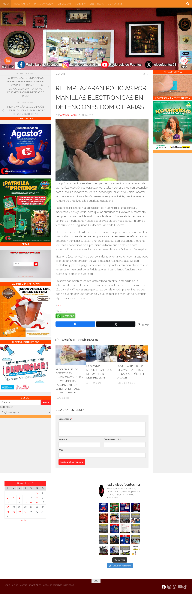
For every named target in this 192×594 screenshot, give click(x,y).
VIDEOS (79, 3)
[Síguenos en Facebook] (164, 587)
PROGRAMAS (20, 3)
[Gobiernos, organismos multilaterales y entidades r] (124, 550)
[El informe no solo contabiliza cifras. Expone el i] (124, 518)
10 (7, 502)
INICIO (5, 3)
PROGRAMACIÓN (43, 3)
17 (7, 507)
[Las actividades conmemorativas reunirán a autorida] (124, 528)
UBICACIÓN (64, 3)
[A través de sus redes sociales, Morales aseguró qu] (114, 539)
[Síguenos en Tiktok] (185, 587)
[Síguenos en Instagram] (169, 587)
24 (7, 511)
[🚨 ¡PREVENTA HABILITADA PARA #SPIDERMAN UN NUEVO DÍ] (135, 507)
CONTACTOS (115, 3)
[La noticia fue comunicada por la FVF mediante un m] (103, 550)
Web (60, 450)
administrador (68, 115)
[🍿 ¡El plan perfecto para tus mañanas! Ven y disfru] (124, 539)
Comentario (65, 419)
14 (31, 502)
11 (13, 502)
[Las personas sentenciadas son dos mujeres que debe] (103, 539)
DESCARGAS (97, 3)
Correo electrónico (114, 439)
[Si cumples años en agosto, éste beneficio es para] (103, 507)
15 (37, 502)
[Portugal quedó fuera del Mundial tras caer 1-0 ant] (103, 518)
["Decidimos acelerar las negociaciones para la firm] (135, 528)
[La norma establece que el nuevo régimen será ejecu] (135, 539)
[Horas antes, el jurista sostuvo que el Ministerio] (135, 518)
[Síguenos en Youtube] (180, 587)
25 (13, 511)
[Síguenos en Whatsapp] (174, 587)
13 (25, 502)
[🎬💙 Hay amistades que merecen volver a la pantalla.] (124, 507)
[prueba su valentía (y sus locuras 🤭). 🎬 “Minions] (135, 550)
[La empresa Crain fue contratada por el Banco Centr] (103, 528)
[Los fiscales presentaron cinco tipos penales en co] (114, 518)
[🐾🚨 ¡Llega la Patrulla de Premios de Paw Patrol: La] (114, 507)
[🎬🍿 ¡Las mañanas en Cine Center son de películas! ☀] (114, 528)
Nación (60, 74)
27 (25, 511)
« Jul (24, 520)
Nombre (63, 439)
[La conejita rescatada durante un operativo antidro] (114, 550)
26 (19, 511)
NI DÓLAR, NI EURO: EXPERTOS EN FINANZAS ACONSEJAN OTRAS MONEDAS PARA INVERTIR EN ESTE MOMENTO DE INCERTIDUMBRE (69, 381)
